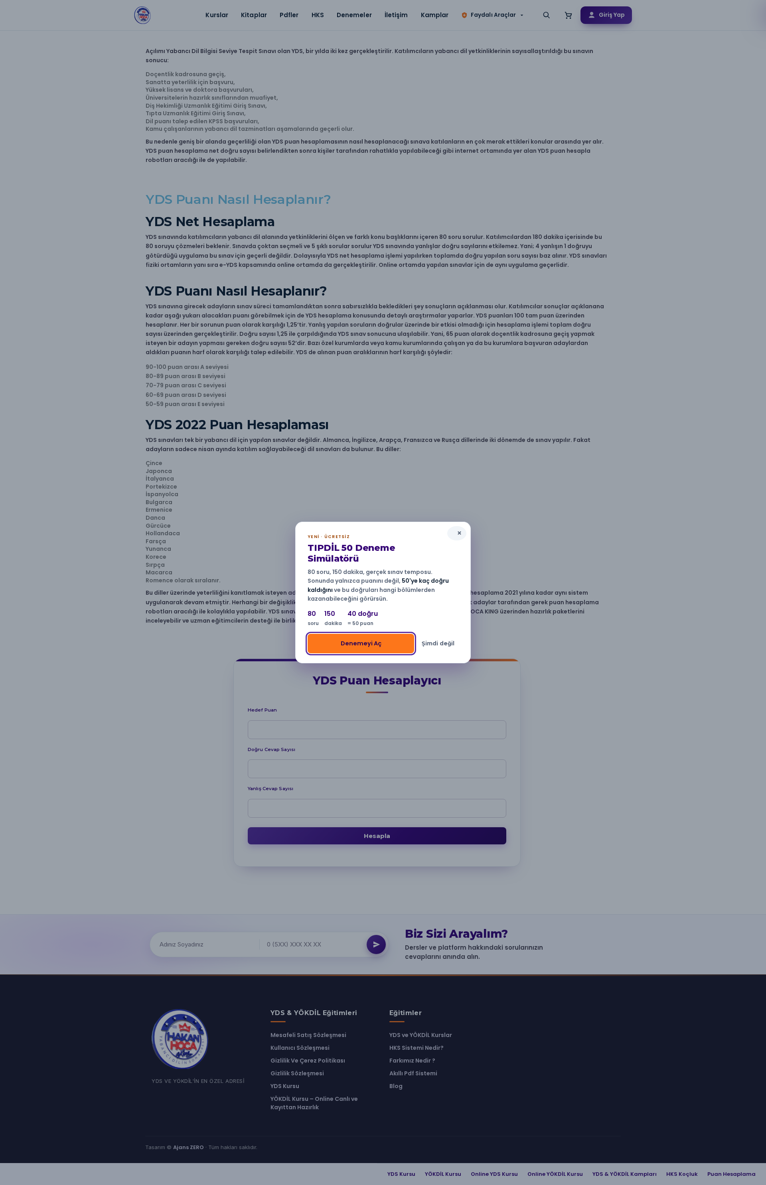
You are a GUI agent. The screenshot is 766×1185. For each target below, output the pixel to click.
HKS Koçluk (682, 1174)
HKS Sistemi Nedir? (416, 1048)
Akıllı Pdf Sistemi (413, 1073)
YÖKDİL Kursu (443, 1174)
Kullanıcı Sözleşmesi (300, 1048)
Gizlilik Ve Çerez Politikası (307, 1061)
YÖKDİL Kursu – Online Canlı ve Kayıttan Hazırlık (314, 1103)
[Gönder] (376, 944)
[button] (493, 15)
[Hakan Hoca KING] (143, 15)
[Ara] (547, 15)
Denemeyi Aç (361, 643)
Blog (396, 1086)
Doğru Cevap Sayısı (271, 749)
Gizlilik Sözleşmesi (297, 1073)
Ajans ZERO (188, 1147)
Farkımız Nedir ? (412, 1061)
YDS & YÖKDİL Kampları (624, 1174)
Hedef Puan (262, 710)
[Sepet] (568, 15)
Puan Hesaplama (731, 1174)
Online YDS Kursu (494, 1174)
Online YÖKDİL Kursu (555, 1174)
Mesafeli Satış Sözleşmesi (308, 1035)
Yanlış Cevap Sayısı (270, 788)
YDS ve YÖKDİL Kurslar (420, 1035)
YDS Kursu (284, 1086)
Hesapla (377, 836)
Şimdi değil (438, 643)
